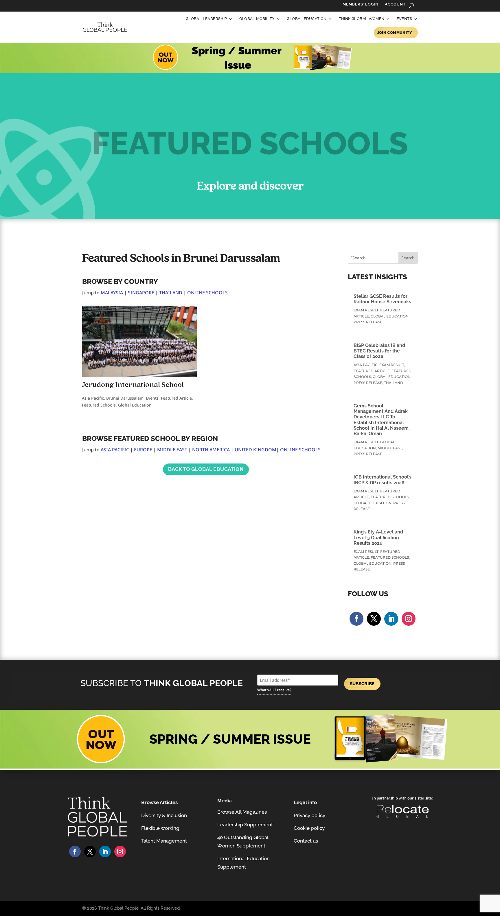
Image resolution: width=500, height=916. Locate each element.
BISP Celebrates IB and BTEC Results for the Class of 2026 (379, 351)
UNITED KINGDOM (255, 449)
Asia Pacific (93, 398)
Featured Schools (99, 405)
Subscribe (362, 683)
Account (395, 4)
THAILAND (170, 292)
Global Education (306, 18)
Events (404, 18)
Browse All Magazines (242, 812)
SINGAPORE (141, 292)
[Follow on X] (374, 619)
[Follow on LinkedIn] (391, 619)
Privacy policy (309, 815)
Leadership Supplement (245, 825)
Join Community (394, 32)
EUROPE (143, 449)
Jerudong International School (133, 385)
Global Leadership (206, 18)
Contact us (306, 841)
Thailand (393, 383)
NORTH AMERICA (211, 449)
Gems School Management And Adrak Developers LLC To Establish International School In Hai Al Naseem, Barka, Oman (382, 419)
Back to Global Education (206, 469)
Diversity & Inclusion (164, 815)
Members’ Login (360, 4)
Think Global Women (362, 18)
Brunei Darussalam (125, 398)
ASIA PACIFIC (115, 449)
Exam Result (366, 310)
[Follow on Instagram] (409, 619)
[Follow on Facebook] (356, 619)
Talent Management (164, 841)
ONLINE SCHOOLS (207, 292)
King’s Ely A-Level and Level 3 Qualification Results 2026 (378, 537)
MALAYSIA (112, 292)
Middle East (390, 448)
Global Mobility (257, 18)
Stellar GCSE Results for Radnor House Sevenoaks (382, 298)
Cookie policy (309, 828)
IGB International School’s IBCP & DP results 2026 (382, 479)
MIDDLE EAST (172, 449)
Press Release (368, 322)
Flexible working (160, 828)
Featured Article (176, 398)
